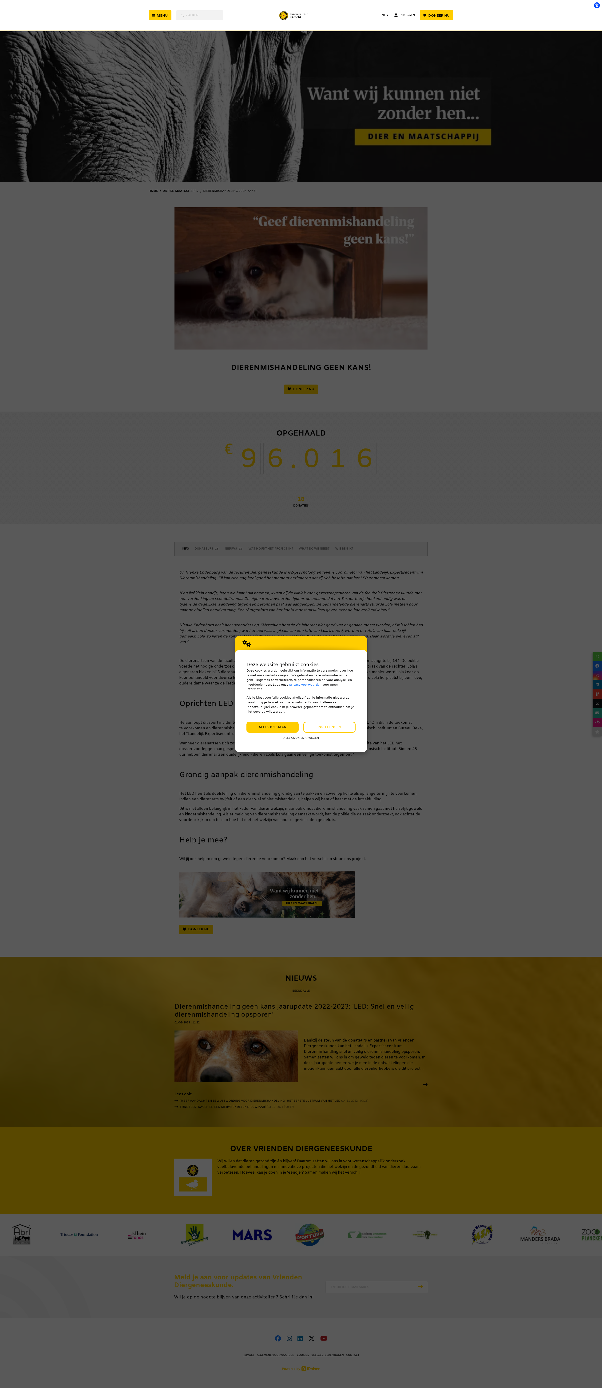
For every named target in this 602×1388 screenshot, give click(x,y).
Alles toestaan (272, 727)
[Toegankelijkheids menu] (597, 5)
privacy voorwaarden (305, 685)
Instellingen (329, 727)
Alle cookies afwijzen (301, 738)
